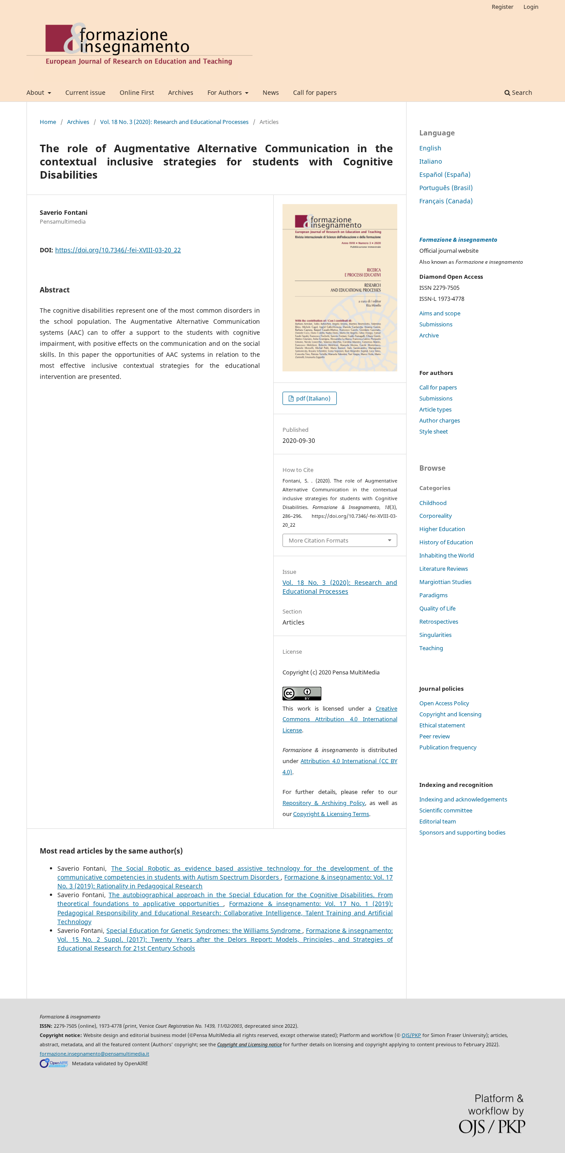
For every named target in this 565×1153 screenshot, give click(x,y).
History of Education (446, 542)
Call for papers (315, 92)
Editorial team (437, 821)
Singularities (435, 635)
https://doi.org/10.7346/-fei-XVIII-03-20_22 (118, 250)
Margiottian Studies (445, 582)
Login (531, 7)
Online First (137, 92)
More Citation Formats (318, 540)
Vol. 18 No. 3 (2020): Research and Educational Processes (174, 122)
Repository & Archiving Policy (323, 803)
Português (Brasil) (446, 187)
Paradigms (433, 595)
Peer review (434, 736)
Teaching (431, 648)
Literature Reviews (443, 569)
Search (521, 92)
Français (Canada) (446, 201)
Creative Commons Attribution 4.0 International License (339, 719)
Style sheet (433, 431)
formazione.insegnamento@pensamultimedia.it (94, 1054)
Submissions (435, 324)
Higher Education (442, 529)
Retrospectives (438, 621)
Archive (429, 335)
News (271, 92)
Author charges (439, 420)
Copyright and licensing (450, 714)
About (36, 92)
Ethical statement (442, 725)
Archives (180, 92)
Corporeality (435, 516)
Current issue (85, 92)
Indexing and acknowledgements (463, 799)
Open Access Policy (444, 703)
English (430, 148)
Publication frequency (448, 747)
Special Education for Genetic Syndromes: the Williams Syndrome (204, 930)
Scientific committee (445, 810)
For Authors (225, 92)
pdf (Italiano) (313, 398)
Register (502, 7)
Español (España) (445, 174)
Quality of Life (437, 608)
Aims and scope (439, 313)
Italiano (430, 161)
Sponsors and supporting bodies (462, 832)
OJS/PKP (411, 1035)
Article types (435, 409)
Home (48, 122)
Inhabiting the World (446, 555)
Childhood (433, 503)
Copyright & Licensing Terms (331, 814)
